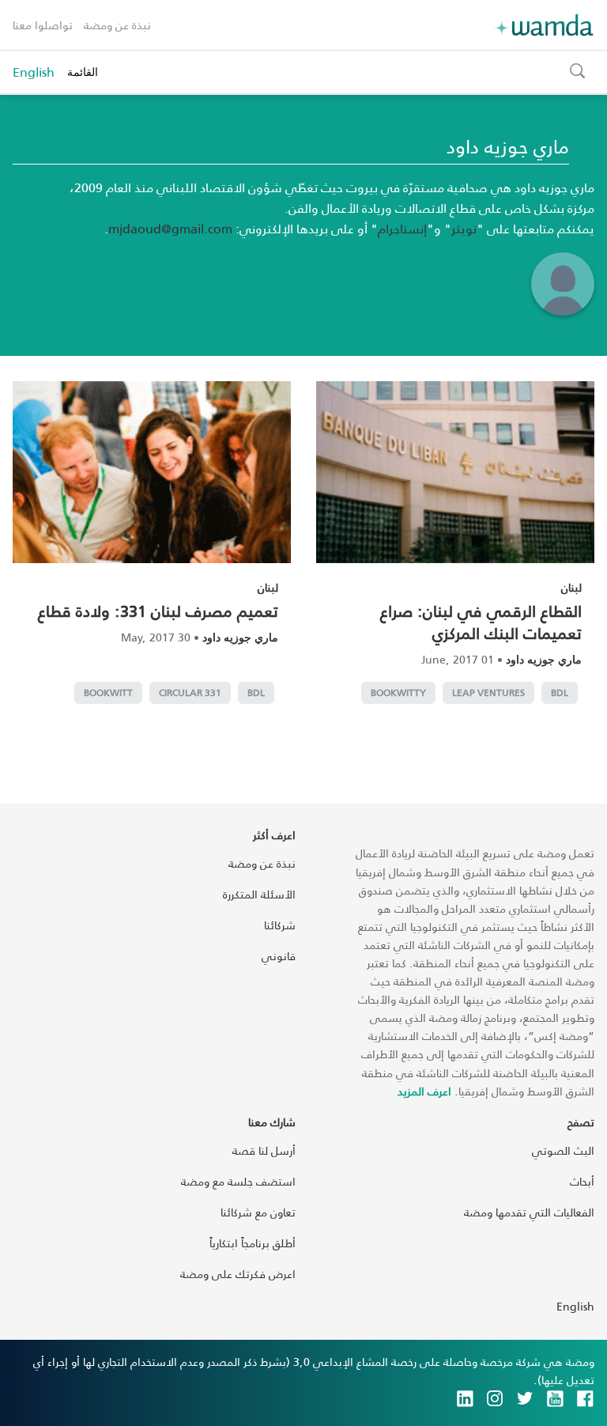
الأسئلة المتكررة (259, 894)
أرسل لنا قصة (264, 1150)
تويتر (464, 228)
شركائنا (280, 925)
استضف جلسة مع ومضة (238, 1181)
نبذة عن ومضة (117, 25)
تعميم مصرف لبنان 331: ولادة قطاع (158, 611)
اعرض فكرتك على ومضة (238, 1273)
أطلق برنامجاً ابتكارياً (252, 1243)
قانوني (279, 955)
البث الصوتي (563, 1150)
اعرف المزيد (424, 1091)
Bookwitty (398, 692)
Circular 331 (190, 692)
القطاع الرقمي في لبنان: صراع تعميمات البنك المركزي (481, 622)
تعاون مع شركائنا (258, 1212)
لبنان (571, 587)
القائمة (82, 71)
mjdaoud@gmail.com (170, 228)
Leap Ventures (488, 692)
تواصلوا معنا (43, 25)
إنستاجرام (402, 228)
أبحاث (582, 1181)
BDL (559, 692)
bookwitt (108, 692)
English (34, 72)
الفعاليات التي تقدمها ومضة (529, 1212)
